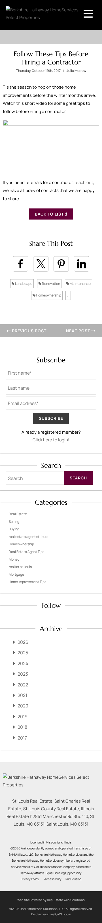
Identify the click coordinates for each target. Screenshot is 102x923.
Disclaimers (39, 914)
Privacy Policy (30, 879)
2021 (22, 695)
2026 (23, 642)
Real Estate (18, 513)
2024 (23, 663)
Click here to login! (51, 440)
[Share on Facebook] (20, 264)
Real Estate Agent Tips (26, 551)
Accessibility (52, 879)
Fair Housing (73, 879)
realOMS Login (60, 914)
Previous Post (28, 330)
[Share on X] (40, 264)
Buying (14, 529)
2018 (22, 727)
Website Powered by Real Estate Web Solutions (51, 900)
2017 (22, 738)
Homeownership (48, 295)
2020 (23, 706)
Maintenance (80, 283)
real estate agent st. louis (28, 536)
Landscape (23, 283)
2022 (23, 685)
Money (14, 559)
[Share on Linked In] (81, 264)
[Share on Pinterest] (61, 264)
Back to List (50, 214)
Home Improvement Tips (27, 581)
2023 (23, 674)
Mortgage (16, 574)
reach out (84, 182)
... (68, 295)
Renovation (50, 283)
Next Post (78, 330)
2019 (22, 716)
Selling (14, 521)
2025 (23, 653)
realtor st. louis (20, 566)
